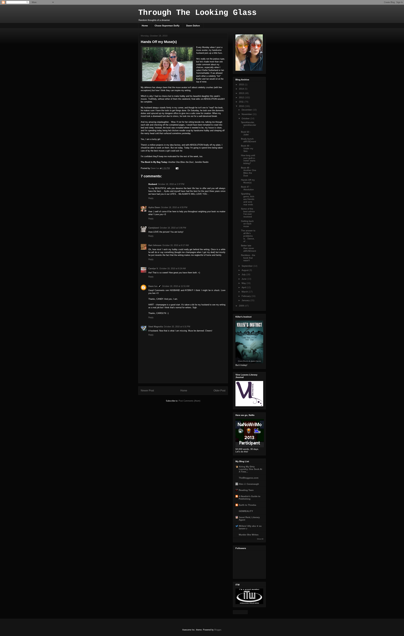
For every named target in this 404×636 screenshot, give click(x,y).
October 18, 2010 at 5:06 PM (173, 228)
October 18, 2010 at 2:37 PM (171, 184)
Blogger (217, 630)
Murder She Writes (248, 534)
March (245, 291)
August (245, 270)
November (247, 114)
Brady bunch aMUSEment (248, 140)
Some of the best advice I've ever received (248, 212)
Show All (260, 539)
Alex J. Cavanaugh (249, 484)
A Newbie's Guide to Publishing (249, 497)
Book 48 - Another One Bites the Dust (248, 171)
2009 (242, 305)
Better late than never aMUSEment (248, 248)
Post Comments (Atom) (189, 401)
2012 (242, 97)
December (247, 109)
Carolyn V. (153, 268)
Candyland (153, 228)
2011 (241, 101)
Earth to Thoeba (247, 505)
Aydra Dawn (154, 207)
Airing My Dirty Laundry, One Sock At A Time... (250, 469)
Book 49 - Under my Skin (247, 148)
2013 (242, 93)
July (244, 274)
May (244, 283)
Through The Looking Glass (197, 12)
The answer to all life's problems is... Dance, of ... (248, 235)
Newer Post (147, 390)
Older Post (219, 390)
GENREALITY (246, 511)
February (246, 296)
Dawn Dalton (193, 25)
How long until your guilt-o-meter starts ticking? (248, 159)
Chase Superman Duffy (167, 25)
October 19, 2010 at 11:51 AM (175, 286)
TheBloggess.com (248, 478)
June (244, 279)
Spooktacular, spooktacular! (248, 125)
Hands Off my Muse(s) (248, 181)
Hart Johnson (154, 245)
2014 (242, 88)
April (244, 287)
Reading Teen (246, 490)
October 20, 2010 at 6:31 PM (177, 326)
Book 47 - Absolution (247, 188)
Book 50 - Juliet (246, 133)
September (247, 266)
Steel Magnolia (155, 326)
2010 (242, 106)
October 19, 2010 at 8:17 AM (175, 245)
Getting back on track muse (247, 224)
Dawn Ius (152, 286)
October (246, 118)
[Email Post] (177, 168)
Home (145, 25)
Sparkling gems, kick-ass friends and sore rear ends (248, 199)
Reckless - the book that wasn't (248, 258)
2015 (242, 84)
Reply (151, 198)
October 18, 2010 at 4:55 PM (174, 207)
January (246, 300)
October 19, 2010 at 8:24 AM (172, 268)
